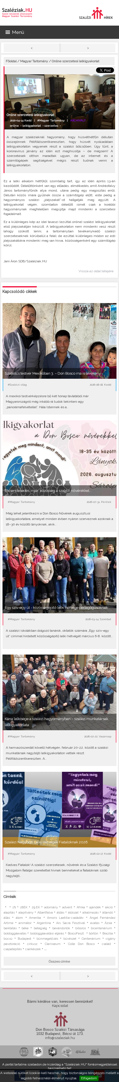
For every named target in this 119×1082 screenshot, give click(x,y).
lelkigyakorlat (31, 125)
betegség (40, 928)
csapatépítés (13, 949)
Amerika (35, 918)
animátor (25, 923)
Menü (18, 32)
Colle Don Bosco (81, 944)
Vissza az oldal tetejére (96, 271)
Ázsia (108, 923)
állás (7, 918)
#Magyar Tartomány (50, 120)
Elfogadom (89, 1078)
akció (109, 907)
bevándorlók (61, 928)
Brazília (107, 933)
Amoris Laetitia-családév (65, 918)
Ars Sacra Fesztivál (70, 923)
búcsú (8, 939)
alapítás (9, 912)
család (106, 944)
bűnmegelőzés (47, 939)
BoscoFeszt (76, 933)
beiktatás (10, 928)
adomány (51, 907)
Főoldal (11, 61)
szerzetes (51, 125)
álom (19, 918)
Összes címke (59, 961)
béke (25, 928)
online (14, 125)
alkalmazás (90, 912)
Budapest (24, 939)
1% (14, 907)
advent (67, 907)
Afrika (81, 907)
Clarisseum (53, 944)
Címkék (10, 897)
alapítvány (26, 912)
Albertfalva (45, 912)
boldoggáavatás (15, 933)
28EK (23, 907)
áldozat (73, 912)
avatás (94, 923)
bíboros (80, 928)
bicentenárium (101, 928)
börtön (93, 933)
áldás (60, 912)
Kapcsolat (60, 1006)
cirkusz (32, 944)
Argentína (44, 923)
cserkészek (33, 949)
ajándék (95, 907)
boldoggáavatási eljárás (47, 933)
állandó (107, 912)
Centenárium (91, 939)
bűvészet (69, 939)
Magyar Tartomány (34, 61)
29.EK (36, 907)
